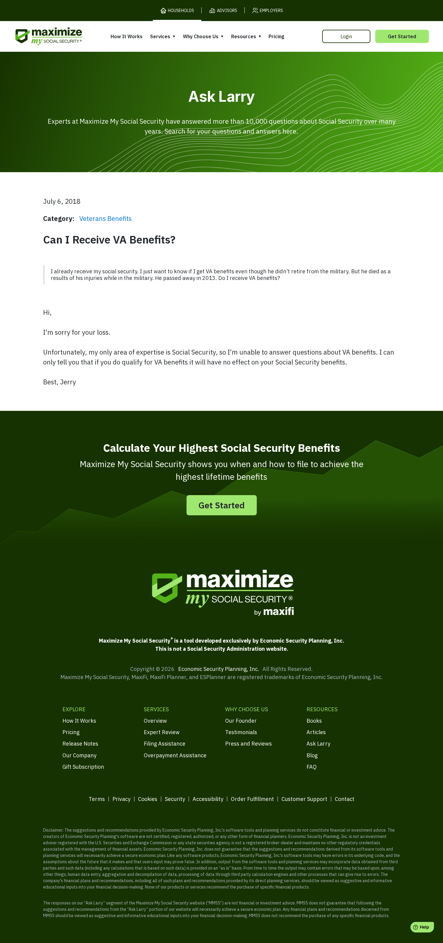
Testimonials (241, 732)
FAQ (311, 766)
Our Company (79, 755)
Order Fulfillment (252, 799)
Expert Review (162, 732)
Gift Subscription (83, 766)
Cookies (147, 799)
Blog (312, 755)
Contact (344, 799)
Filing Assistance (164, 743)
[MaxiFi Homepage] (36, 36)
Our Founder (241, 720)
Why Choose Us (200, 36)
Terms (97, 799)
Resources (243, 36)
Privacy (121, 799)
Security (175, 799)
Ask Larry (318, 743)
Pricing (276, 36)
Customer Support (304, 799)
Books (314, 720)
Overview (155, 720)
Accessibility (208, 799)
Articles (316, 732)
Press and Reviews (248, 743)
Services (160, 36)
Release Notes (80, 743)
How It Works (127, 36)
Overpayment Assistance (175, 755)
